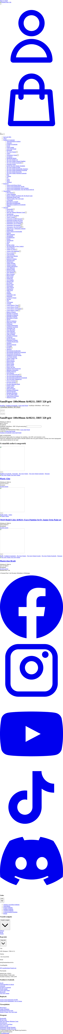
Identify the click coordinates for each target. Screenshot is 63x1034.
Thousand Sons (11, 260)
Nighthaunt (9, 324)
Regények (6, 183)
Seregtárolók (10, 236)
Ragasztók (9, 150)
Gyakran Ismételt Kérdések (10, 912)
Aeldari (8, 292)
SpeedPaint (9, 156)
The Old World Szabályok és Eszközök (17, 377)
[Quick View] (2, 472)
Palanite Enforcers (11, 371)
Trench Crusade (11, 217)
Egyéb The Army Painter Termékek (16, 166)
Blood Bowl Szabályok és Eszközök (16, 204)
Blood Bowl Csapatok (12, 201)
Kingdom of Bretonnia (12, 390)
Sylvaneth (9, 346)
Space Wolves (10, 287)
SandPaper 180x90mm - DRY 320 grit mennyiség (13, 426)
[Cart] (31, 131)
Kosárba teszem (4, 428)
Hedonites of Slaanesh (12, 315)
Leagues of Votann (11, 297)
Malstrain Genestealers (12, 370)
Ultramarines (10, 289)
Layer (8, 179)
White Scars (10, 290)
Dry (8, 177)
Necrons (9, 299)
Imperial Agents (11, 269)
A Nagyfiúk (10, 200)
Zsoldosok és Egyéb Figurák (14, 355)
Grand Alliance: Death (12, 307)
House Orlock (10, 365)
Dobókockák (10, 230)
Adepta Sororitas (11, 263)
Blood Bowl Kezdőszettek (13, 203)
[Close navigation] (4, 134)
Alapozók (9, 143)
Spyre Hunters (10, 373)
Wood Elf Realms (11, 391)
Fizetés (2, 933)
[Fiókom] (31, 67)
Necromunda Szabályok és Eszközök (16, 352)
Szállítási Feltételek (8, 909)
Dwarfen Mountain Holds (13, 384)
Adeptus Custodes (11, 265)
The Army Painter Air (12, 159)
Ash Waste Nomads (12, 356)
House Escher (10, 362)
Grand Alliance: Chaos (12, 305)
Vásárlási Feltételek (8, 910)
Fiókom (2, 930)
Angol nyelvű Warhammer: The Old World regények (20, 189)
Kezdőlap (2, 405)
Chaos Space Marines (12, 256)
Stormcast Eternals (11, 344)
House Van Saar (11, 367)
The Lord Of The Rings (13, 215)
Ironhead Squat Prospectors (14, 368)
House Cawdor (10, 359)
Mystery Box (10, 211)
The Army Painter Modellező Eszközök (17, 170)
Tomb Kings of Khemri (13, 396)
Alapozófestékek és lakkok (14, 141)
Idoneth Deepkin (11, 338)
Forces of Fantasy (11, 380)
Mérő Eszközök (11, 234)
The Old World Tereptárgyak (14, 379)
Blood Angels (10, 275)
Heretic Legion (10, 245)
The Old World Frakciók (13, 374)
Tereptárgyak (10, 214)
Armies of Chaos (11, 249)
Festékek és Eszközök (9, 140)
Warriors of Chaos (11, 397)
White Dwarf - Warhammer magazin (16, 228)
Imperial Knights (11, 271)
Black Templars (11, 274)
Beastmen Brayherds (12, 393)
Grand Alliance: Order (12, 310)
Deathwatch (10, 278)
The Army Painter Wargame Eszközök (16, 173)
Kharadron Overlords (12, 340)
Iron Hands (9, 283)
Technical (9, 182)
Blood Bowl (10, 192)
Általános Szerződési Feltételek (11, 904)
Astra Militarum (11, 268)
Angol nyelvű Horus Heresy (14, 185)
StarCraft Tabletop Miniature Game (16, 212)
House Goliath (10, 364)
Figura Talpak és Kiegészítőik (14, 231)
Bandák (9, 347)
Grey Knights (10, 280)
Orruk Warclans (11, 331)
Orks (8, 300)
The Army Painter (11, 152)
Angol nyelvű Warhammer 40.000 (15, 186)
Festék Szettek (10, 147)
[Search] (0, 4)
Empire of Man (10, 385)
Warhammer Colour (12, 155)
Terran (8, 242)
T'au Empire (10, 302)
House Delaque (11, 361)
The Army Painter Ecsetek (13, 167)
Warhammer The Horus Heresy (15, 222)
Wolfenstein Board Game (13, 197)
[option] (31, 1032)
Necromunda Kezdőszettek (14, 351)
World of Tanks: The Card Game (15, 198)
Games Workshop (11, 194)
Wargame (5, 207)
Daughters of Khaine (12, 335)
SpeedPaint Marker (11, 158)
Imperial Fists (10, 281)
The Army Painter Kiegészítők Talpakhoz (17, 169)
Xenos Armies (10, 253)
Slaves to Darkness (11, 321)
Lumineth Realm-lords (12, 341)
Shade (8, 180)
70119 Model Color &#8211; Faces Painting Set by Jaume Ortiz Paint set (30, 520)
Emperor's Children (12, 259)
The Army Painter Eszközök (14, 162)
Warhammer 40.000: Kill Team (15, 220)
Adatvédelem (6, 906)
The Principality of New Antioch (15, 246)
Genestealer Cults (11, 294)
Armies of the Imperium (13, 251)
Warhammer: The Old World (14, 227)
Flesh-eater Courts (11, 322)
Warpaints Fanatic (11, 164)
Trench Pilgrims (11, 248)
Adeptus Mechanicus (12, 266)
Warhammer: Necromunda (13, 225)
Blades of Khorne (11, 312)
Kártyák (9, 233)
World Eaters (10, 262)
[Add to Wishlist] (0, 472)
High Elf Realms (11, 388)
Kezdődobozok (11, 237)
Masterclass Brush (8, 561)
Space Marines (10, 272)
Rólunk (5, 913)
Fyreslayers (9, 337)
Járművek (9, 349)
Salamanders (10, 286)
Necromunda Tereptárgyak (13, 353)
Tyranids (9, 303)
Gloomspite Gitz (11, 328)
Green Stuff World (11, 149)
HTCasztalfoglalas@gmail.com (8, 968)
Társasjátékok (6, 191)
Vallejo (8, 153)
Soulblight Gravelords (12, 327)
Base (8, 174)
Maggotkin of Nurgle (12, 318)
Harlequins (9, 296)
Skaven (8, 319)
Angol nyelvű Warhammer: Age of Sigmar (18, 188)
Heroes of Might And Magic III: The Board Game (19, 195)
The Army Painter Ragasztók (14, 172)
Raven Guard (10, 284)
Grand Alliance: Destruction (14, 308)
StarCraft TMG (7, 137)
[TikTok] (31, 828)
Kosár (1, 932)
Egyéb (8, 146)
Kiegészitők (10, 209)
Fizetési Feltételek (8, 907)
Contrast (9, 176)
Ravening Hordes (11, 382)
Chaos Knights (10, 254)
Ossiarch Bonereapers (12, 325)
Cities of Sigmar (11, 334)
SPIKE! (9, 206)
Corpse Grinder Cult (12, 358)
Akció (4, 138)
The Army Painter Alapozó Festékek (16, 161)
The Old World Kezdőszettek (14, 376)
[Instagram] (31, 701)
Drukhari (9, 293)
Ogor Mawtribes (11, 330)
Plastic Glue (5, 479)
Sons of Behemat (11, 333)
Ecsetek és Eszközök (12, 144)
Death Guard (10, 257)
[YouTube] (31, 765)
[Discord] (31, 892)
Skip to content (4, 0)
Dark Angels (10, 277)
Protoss (8, 239)
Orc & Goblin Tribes (12, 394)
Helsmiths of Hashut (12, 316)
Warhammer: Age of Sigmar (14, 223)
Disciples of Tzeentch (12, 313)
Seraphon (9, 343)
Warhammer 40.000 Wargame (14, 219)
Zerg (8, 243)
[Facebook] (31, 638)
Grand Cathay (10, 387)
